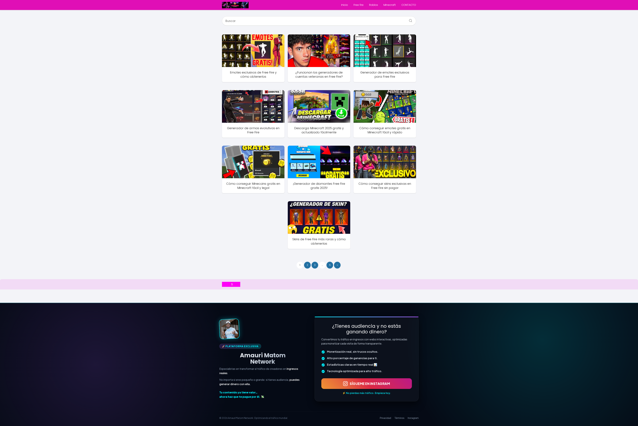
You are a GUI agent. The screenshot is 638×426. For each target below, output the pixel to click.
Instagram (413, 418)
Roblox (373, 5)
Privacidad (385, 418)
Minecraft (389, 5)
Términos (399, 418)
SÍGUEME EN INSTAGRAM (370, 384)
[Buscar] (409, 19)
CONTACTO (408, 5)
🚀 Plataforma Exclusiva (240, 346)
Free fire (359, 5)
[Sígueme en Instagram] (229, 329)
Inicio (344, 5)
